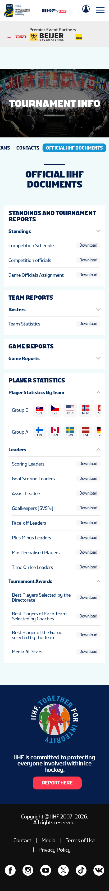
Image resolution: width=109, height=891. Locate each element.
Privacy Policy (54, 850)
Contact (22, 840)
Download (88, 245)
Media (49, 840)
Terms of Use (81, 840)
